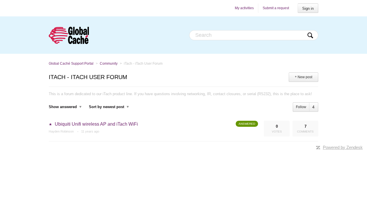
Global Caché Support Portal (71, 64)
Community (109, 64)
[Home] (69, 35)
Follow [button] (301, 107)
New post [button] (305, 77)
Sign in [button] (308, 8)
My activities (244, 8)
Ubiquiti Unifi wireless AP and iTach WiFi (96, 124)
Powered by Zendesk (343, 147)
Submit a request (276, 8)
